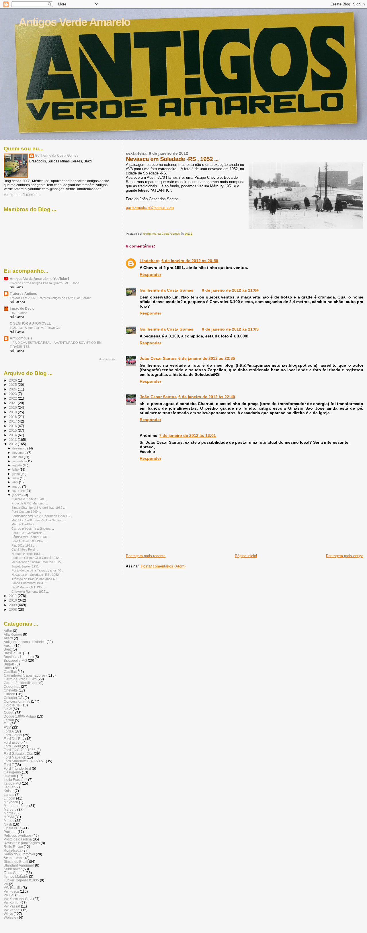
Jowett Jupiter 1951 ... (26, 566)
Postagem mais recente (145, 556)
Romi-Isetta (13, 850)
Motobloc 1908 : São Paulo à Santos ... (38, 520)
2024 (13, 389)
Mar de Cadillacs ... (24, 524)
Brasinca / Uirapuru (19, 657)
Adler (8, 631)
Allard (8, 638)
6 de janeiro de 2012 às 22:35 (206, 358)
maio (16, 478)
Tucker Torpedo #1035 (21, 880)
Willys (8, 914)
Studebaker (13, 869)
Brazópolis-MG (15, 660)
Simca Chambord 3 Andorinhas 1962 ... (38, 507)
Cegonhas (12, 686)
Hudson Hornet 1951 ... (27, 553)
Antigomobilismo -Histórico (25, 642)
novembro (19, 452)
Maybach (11, 802)
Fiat (6, 724)
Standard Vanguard (19, 865)
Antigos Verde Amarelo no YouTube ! (39, 278)
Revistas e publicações (22, 843)
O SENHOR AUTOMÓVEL (30, 323)
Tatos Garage (14, 873)
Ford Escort (13, 742)
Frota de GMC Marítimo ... (29, 503)
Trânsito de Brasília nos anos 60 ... (35, 579)
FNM (7, 727)
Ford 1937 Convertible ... (28, 533)
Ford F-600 (12, 746)
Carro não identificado (21, 683)
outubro (18, 457)
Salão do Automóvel (19, 854)
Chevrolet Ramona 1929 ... (30, 591)
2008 (13, 609)
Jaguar (9, 787)
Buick (8, 668)
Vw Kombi (11, 902)
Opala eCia (13, 828)
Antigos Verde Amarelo (74, 22)
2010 (13, 600)
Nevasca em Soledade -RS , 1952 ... (36, 574)
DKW (8, 709)
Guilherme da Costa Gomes (166, 290)
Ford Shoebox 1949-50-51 (24, 761)
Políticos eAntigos (18, 835)
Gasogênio (12, 772)
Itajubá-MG (12, 783)
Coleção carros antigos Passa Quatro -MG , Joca (44, 283)
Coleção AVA (14, 698)
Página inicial (246, 556)
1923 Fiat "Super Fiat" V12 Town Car (35, 327)
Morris (8, 813)
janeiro (17, 495)
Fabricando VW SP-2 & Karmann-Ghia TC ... (42, 516)
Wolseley (11, 917)
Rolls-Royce (13, 846)
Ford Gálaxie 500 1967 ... (29, 541)
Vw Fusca (11, 891)
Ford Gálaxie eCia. (18, 753)
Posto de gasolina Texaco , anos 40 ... (38, 570)
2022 (13, 398)
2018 (13, 417)
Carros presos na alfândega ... (32, 528)
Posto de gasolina (18, 839)
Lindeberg (150, 260)
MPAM (9, 817)
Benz (8, 649)
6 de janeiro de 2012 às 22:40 (206, 396)
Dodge (9, 712)
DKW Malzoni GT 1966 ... (29, 587)
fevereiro (19, 490)
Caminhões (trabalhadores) (25, 675)
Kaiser (9, 791)
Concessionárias (17, 701)
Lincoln (9, 798)
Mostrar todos (107, 359)
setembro (19, 461)
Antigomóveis (21, 338)
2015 (13, 430)
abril (15, 482)
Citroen (9, 694)
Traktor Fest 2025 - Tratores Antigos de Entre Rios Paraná (50, 298)
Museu (9, 820)
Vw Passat (12, 906)
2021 (13, 403)
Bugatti (9, 664)
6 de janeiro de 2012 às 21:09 (230, 329)
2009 (13, 605)
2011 (13, 596)
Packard (10, 832)
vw (6, 884)
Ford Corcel (13, 735)
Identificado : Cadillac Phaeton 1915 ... (37, 562)
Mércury (10, 809)
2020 (13, 407)
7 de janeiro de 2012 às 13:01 (187, 435)
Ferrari (9, 720)
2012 (13, 444)
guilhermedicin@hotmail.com (150, 207)
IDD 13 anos (18, 313)
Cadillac (10, 671)
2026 (13, 380)
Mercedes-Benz (16, 806)
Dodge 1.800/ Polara (20, 716)
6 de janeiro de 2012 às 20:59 (189, 260)
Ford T (9, 765)
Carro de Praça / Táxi (20, 679)
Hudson (10, 776)
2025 (13, 384)
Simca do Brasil (16, 861)
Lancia (9, 794)
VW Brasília (13, 887)
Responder (150, 274)
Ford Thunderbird (17, 768)
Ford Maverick (15, 757)
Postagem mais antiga (344, 556)
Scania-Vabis (14, 858)
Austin (8, 645)
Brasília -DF (13, 653)
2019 (13, 412)
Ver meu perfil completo (22, 195)
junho (16, 474)
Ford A (9, 731)
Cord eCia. (12, 705)
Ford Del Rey (14, 738)
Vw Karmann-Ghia (18, 899)
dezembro (19, 448)
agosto (17, 465)
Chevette (11, 690)
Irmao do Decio (22, 308)
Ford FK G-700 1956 (20, 750)
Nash (8, 824)
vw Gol (9, 895)
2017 (13, 421)
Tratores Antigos (23, 293)
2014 (13, 435)
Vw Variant (12, 910)
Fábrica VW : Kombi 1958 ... (30, 537)
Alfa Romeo (13, 634)
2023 (13, 394)
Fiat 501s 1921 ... (23, 545)
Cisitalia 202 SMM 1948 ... (29, 499)
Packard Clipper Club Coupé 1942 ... (36, 557)
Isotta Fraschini (15, 779)
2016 (13, 426)
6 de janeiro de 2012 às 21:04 (230, 290)
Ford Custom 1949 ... (26, 511)
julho (15, 469)
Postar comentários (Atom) (163, 566)
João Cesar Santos (158, 358)
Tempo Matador (16, 876)
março (17, 486)
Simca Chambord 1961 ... (29, 583)
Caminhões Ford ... (24, 549)
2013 (13, 439)
